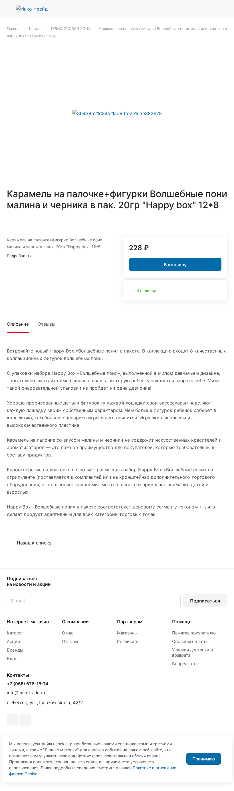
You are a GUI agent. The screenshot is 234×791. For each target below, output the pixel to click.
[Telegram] (12, 720)
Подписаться (205, 601)
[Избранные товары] (208, 9)
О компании (75, 621)
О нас (67, 633)
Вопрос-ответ (186, 663)
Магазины (127, 633)
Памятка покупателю (194, 633)
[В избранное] (209, 222)
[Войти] (194, 9)
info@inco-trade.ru (26, 692)
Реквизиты (128, 641)
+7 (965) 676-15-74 (27, 683)
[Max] (25, 720)
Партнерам (129, 621)
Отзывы (46, 324)
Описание (18, 324)
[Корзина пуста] (223, 9)
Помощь (181, 621)
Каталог (15, 633)
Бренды (15, 650)
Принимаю (203, 759)
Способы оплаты (189, 641)
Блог (12, 658)
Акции (13, 641)
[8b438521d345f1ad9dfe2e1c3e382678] (117, 113)
